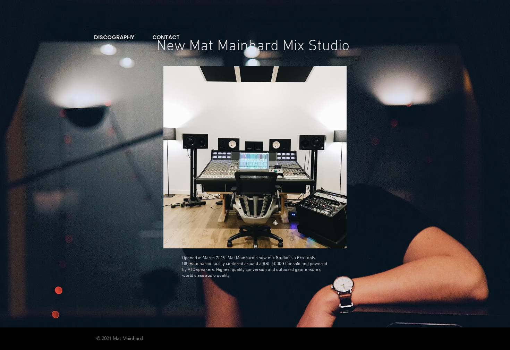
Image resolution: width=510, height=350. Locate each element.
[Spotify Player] (255, 301)
